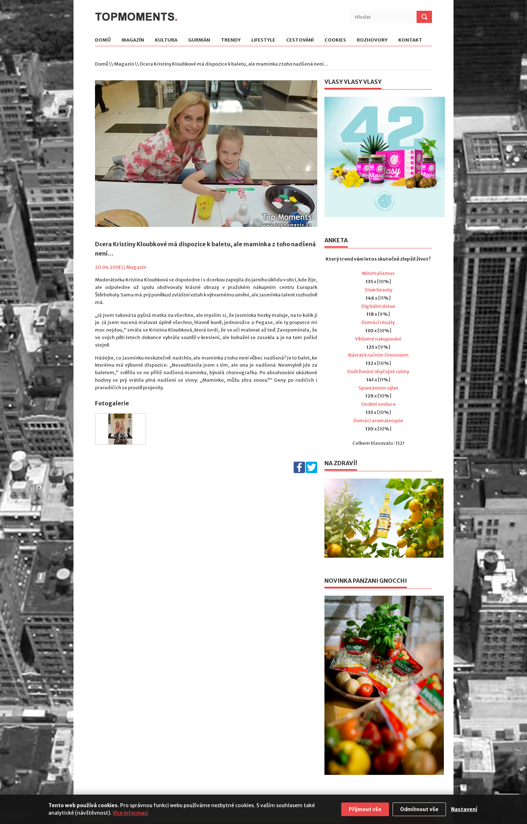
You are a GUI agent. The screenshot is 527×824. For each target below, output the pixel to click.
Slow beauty (378, 290)
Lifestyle (263, 40)
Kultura (166, 40)
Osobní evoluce (378, 404)
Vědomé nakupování (378, 339)
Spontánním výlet (378, 388)
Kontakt (410, 40)
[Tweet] (311, 471)
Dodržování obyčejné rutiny (378, 371)
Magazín (133, 40)
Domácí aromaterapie (378, 421)
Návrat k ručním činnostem (378, 355)
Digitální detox (378, 306)
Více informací (130, 813)
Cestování (300, 40)
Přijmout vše (365, 809)
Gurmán (199, 40)
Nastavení (464, 809)
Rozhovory (372, 40)
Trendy (231, 40)
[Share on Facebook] (299, 471)
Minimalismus (378, 273)
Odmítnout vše (419, 809)
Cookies (335, 40)
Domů (103, 40)
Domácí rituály (378, 322)
